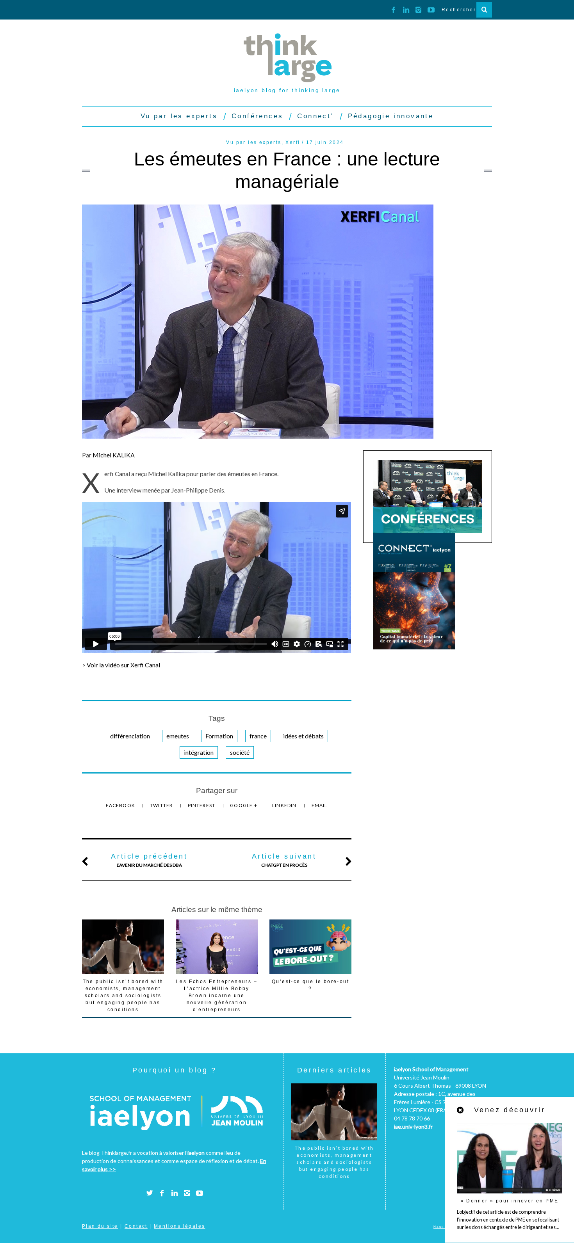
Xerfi (292, 142)
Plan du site (100, 1226)
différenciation (130, 736)
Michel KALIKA (114, 455)
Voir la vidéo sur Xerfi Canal (123, 665)
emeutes (177, 736)
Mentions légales (179, 1226)
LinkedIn (285, 805)
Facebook (121, 805)
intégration (199, 752)
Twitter (162, 805)
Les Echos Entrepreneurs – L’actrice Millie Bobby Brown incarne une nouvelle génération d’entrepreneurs (216, 995)
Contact (136, 1226)
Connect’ (315, 116)
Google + (244, 805)
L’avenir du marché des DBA (149, 860)
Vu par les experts (179, 116)
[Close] (461, 1110)
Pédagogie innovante (391, 116)
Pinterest (202, 805)
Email (320, 805)
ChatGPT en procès (284, 860)
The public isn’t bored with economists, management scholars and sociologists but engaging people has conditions (123, 995)
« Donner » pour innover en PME (510, 1201)
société (240, 752)
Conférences (257, 116)
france (258, 736)
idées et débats (303, 736)
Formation (219, 736)
